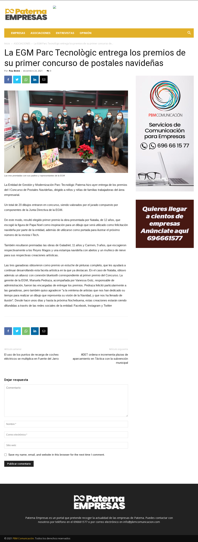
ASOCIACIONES (40, 33)
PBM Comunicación (23, 538)
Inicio (7, 43)
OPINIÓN (85, 33)
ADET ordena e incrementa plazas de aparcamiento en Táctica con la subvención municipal (100, 358)
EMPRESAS (18, 33)
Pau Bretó (14, 70)
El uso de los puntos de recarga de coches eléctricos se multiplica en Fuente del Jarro (31, 356)
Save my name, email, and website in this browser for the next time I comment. (56, 454)
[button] (189, 33)
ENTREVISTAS (65, 33)
